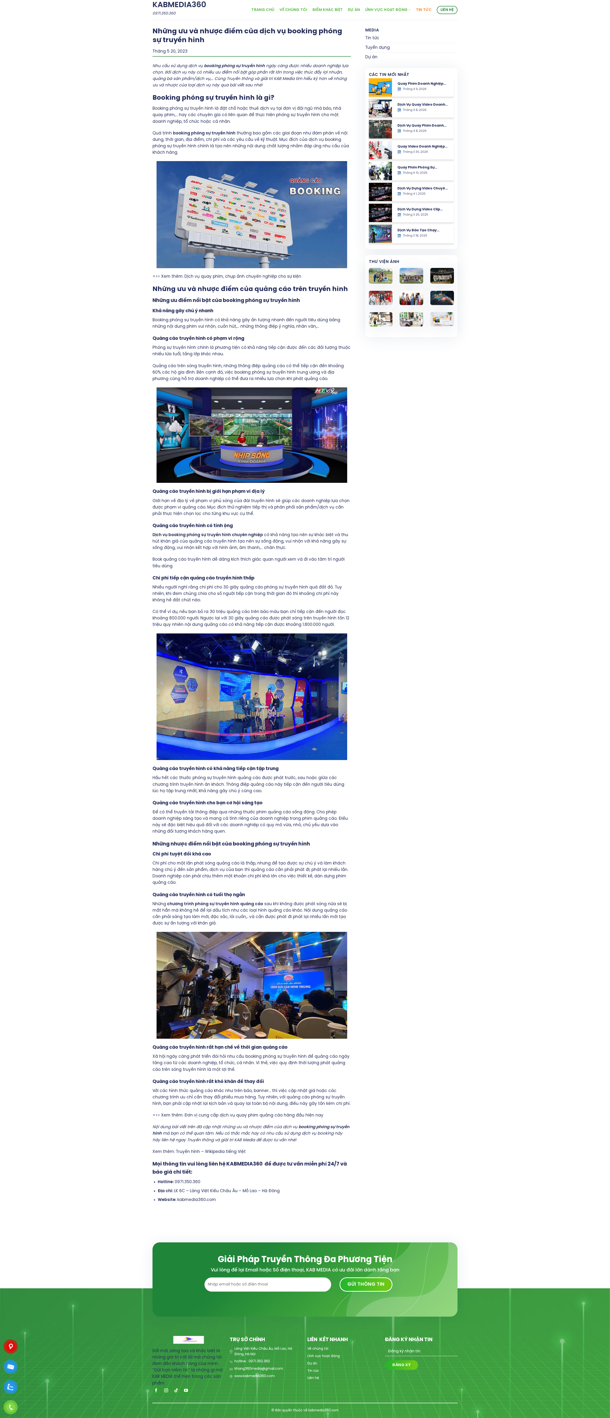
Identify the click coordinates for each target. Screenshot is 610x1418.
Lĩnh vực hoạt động (386, 10)
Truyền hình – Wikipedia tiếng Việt (211, 1152)
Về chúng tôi (293, 10)
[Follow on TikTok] (176, 1391)
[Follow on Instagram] (166, 1391)
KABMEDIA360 (179, 5)
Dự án (354, 10)
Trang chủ (262, 10)
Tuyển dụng (377, 47)
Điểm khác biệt (327, 10)
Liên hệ (447, 10)
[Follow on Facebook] (156, 1391)
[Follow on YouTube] (186, 1391)
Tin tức (424, 10)
